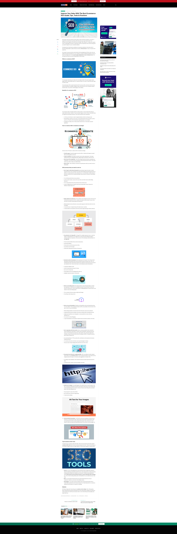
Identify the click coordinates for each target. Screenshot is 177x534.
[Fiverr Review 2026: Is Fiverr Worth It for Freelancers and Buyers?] (91, 511)
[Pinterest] (58, 47)
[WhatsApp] (58, 54)
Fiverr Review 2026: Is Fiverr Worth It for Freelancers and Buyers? (91, 517)
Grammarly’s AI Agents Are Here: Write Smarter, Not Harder (78, 517)
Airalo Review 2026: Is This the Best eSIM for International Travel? (66, 517)
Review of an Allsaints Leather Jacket (71, 501)
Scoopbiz (84, 530)
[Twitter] (58, 44)
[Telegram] (58, 51)
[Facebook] (58, 42)
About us (81, 528)
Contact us (86, 528)
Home (61, 8)
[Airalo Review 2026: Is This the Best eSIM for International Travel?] (66, 511)
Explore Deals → (103, 1)
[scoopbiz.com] (64, 5)
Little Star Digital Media (93, 530)
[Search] (115, 5)
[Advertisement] (108, 17)
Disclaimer (92, 528)
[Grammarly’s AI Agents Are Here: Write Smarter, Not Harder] (79, 511)
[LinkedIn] (58, 49)
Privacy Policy (97, 528)
